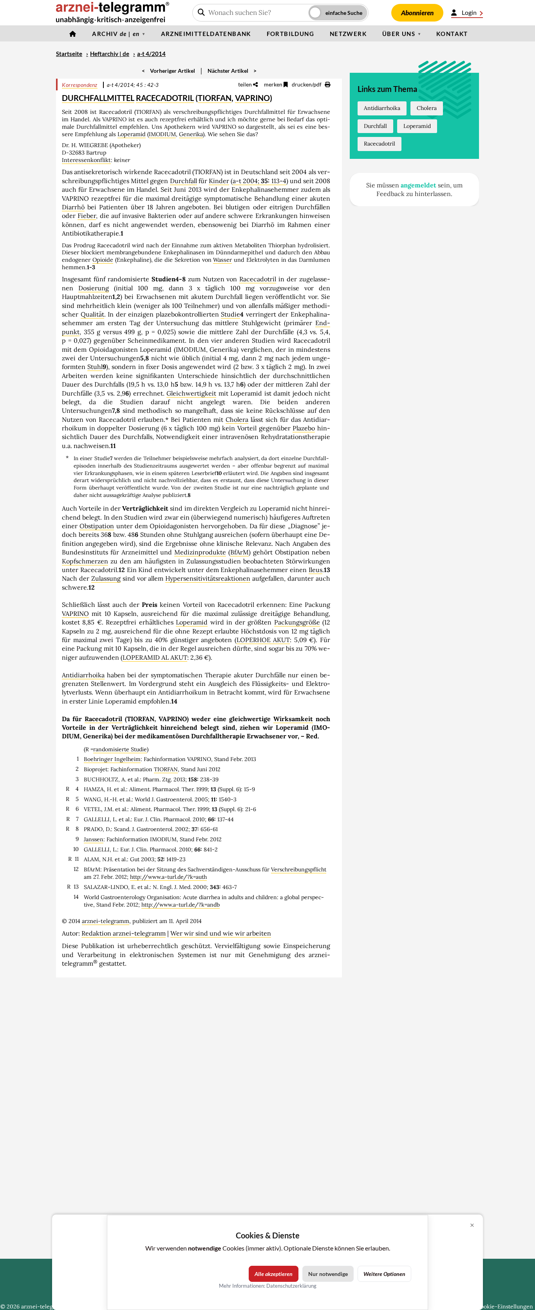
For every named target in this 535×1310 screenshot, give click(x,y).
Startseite (69, 53)
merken (274, 84)
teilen (245, 84)
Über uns (398, 33)
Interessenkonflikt (86, 160)
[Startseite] (72, 33)
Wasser (222, 259)
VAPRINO (252, 98)
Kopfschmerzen (85, 561)
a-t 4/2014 (151, 53)
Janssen (93, 839)
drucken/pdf (307, 84)
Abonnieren (417, 13)
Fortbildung (290, 33)
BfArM (239, 552)
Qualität (92, 314)
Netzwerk (348, 33)
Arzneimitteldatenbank (206, 33)
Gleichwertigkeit (191, 393)
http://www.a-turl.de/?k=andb (180, 904)
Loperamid (131, 134)
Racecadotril (257, 279)
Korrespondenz (80, 84)
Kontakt (452, 33)
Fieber (87, 216)
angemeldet (418, 185)
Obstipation (97, 526)
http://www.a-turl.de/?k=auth (168, 876)
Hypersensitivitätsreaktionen (207, 578)
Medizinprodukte (200, 552)
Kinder (219, 181)
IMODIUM (162, 134)
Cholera (237, 419)
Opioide (102, 259)
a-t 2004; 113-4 (259, 181)
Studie (230, 314)
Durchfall (183, 181)
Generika (191, 134)
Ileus (315, 570)
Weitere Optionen (384, 1273)
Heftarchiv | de (109, 53)
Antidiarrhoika (83, 675)
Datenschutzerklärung (291, 1286)
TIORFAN (214, 98)
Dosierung (93, 288)
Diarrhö (73, 207)
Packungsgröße (297, 622)
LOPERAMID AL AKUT (155, 657)
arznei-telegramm (105, 921)
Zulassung (106, 578)
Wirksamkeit (293, 719)
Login (469, 12)
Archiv (115, 33)
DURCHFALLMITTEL (98, 98)
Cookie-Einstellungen (505, 1306)
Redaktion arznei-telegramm (123, 933)
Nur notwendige (328, 1273)
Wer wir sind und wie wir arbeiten (220, 933)
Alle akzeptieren (274, 1273)
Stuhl (95, 367)
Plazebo (304, 428)
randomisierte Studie (120, 749)
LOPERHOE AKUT (263, 640)
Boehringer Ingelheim (112, 759)
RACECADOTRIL (165, 98)
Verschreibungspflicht (298, 869)
